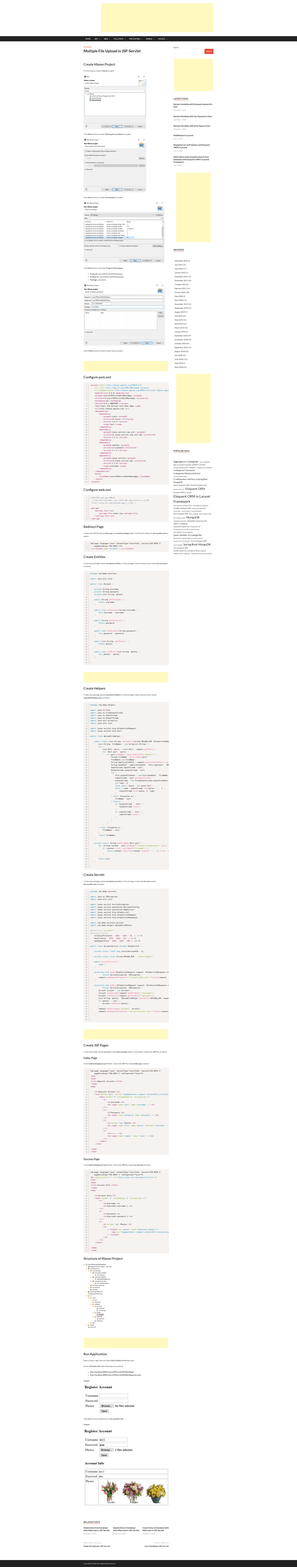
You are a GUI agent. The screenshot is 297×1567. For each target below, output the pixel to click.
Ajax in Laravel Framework (182, 465)
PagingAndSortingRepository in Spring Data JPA (186, 526)
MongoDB (192, 517)
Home (88, 39)
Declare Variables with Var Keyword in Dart (192, 116)
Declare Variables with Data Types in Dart (191, 126)
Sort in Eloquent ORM (199, 541)
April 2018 (179, 367)
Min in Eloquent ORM (179, 518)
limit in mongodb (193, 514)
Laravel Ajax (177, 511)
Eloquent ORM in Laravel (182, 492)
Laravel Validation (196, 511)
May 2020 (179, 296)
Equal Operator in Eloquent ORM (182, 505)
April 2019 (179, 324)
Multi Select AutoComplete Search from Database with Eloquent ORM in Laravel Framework (191, 159)
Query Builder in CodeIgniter (187, 535)
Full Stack (118, 39)
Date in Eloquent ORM (181, 485)
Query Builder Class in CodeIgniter (183, 532)
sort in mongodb (177, 545)
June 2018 (179, 359)
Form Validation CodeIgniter (200, 505)
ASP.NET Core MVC (199, 465)
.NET (96, 39)
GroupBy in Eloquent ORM (182, 508)
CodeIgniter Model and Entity (186, 473)
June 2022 (179, 268)
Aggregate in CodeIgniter (186, 461)
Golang (161, 39)
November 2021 (181, 280)
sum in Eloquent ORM (180, 548)
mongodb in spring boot (179, 521)
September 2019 (181, 308)
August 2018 (180, 351)
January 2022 (180, 272)
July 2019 (178, 316)
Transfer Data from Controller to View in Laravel (189, 551)
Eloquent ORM (195, 488)
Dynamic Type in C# (178, 489)
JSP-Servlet (88, 47)
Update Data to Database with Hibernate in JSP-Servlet (126, 1529)
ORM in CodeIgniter (180, 524)
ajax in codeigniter (204, 462)
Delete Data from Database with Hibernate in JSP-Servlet (97, 1529)
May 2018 (179, 363)
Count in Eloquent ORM (180, 476)
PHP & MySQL (134, 39)
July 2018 (178, 355)
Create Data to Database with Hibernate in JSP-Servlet (155, 1529)
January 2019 (180, 332)
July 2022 (178, 265)
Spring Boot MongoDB (197, 544)
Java (106, 39)
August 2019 (180, 312)
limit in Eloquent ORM (180, 514)
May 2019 (179, 320)
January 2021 (180, 292)
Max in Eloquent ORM (205, 514)
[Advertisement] (157, 17)
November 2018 (181, 339)
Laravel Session (185, 511)
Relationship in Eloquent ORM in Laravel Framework (188, 538)
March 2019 (179, 328)
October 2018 (180, 343)
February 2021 (180, 288)
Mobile (149, 39)
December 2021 (181, 276)
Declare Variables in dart (199, 485)
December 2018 (181, 335)
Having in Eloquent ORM (199, 508)
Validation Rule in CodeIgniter (181, 553)
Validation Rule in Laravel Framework (201, 553)
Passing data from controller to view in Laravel (186, 529)
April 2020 (179, 300)
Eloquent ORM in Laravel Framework (191, 498)
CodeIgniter (192, 467)
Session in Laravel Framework (181, 541)
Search (176, 47)
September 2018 (181, 347)
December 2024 (181, 261)
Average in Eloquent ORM (180, 467)
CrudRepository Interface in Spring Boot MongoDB (190, 480)
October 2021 (180, 284)
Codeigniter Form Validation (204, 467)
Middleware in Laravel (183, 135)
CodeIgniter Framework (184, 470)
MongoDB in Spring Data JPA (197, 521)
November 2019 (181, 304)
